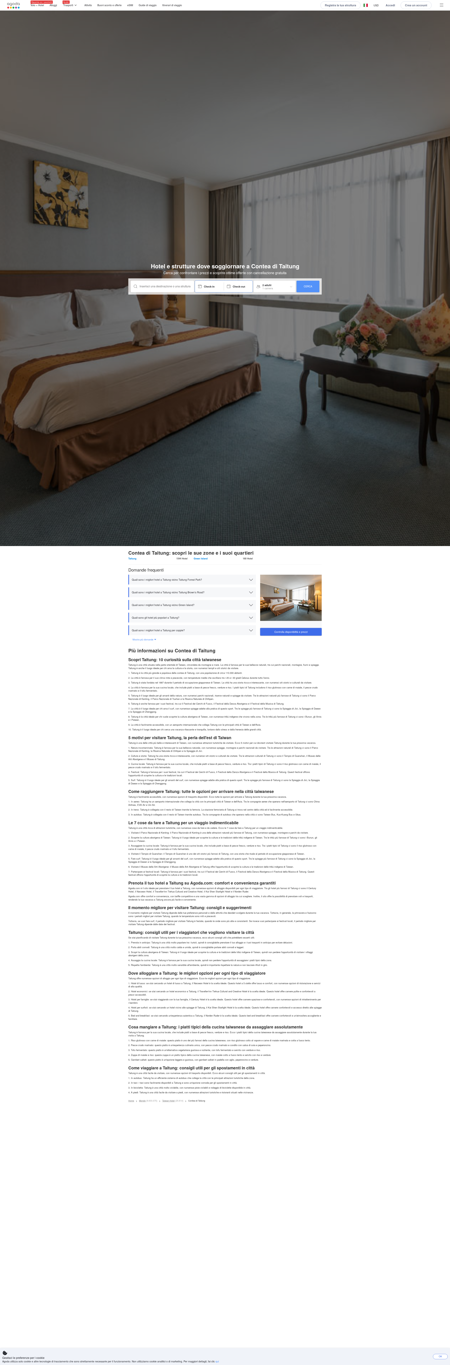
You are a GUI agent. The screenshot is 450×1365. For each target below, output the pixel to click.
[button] (366, 5)
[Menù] (441, 5)
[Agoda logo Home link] (13, 5)
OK (440, 1356)
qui (217, 1361)
